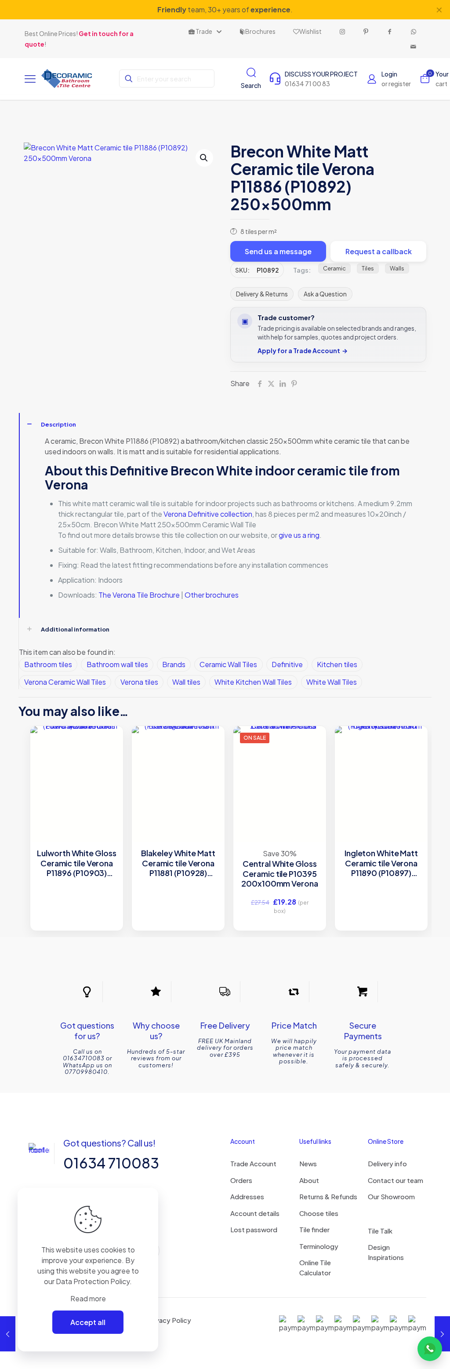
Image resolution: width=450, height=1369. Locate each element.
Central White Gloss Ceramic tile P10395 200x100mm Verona (279, 873)
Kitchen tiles (337, 664)
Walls (397, 268)
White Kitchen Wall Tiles (253, 681)
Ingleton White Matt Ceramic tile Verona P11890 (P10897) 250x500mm (381, 863)
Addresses (247, 1196)
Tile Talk (380, 1231)
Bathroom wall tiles (117, 664)
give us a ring (299, 535)
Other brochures (212, 594)
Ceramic (334, 268)
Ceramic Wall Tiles (228, 664)
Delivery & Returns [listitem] (262, 294)
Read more (88, 1298)
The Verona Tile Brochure (139, 594)
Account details (254, 1213)
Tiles (368, 268)
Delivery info (387, 1163)
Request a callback (378, 251)
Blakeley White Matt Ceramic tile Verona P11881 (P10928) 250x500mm (178, 863)
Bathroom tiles (48, 664)
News (308, 1163)
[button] (204, 158)
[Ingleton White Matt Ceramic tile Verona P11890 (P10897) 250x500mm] (381, 772)
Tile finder (314, 1229)
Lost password (253, 1229)
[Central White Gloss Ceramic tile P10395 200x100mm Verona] (279, 772)
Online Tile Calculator (315, 1267)
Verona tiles (139, 681)
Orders (241, 1180)
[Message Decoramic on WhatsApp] (429, 1348)
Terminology (318, 1246)
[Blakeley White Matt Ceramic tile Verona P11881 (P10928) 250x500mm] (178, 772)
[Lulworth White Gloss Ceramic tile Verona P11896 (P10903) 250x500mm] (76, 772)
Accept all (87, 1322)
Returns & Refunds (328, 1196)
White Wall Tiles (331, 681)
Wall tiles (186, 681)
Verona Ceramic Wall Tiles (65, 681)
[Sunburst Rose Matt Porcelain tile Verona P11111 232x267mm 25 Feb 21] (442, 1333)
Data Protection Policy (93, 1281)
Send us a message (278, 251)
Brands (173, 664)
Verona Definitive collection (207, 513)
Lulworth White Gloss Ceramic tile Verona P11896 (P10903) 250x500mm (76, 863)
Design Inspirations (386, 1252)
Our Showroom (391, 1196)
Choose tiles (318, 1213)
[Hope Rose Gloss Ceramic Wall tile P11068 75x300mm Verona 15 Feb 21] (7, 1333)
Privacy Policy (169, 1320)
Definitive (287, 664)
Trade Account (253, 1163)
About (309, 1180)
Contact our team (395, 1180)
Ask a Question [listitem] (325, 294)
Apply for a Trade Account (303, 350)
